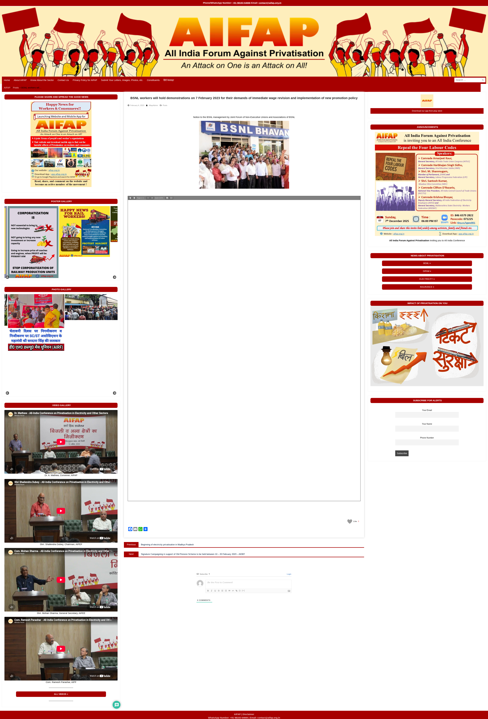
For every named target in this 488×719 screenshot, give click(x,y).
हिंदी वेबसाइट (168, 80)
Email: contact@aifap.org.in (265, 717)
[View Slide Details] (29, 242)
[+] (243, 590)
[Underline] (215, 590)
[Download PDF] (167, 198)
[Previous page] (130, 198)
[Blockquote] (229, 590)
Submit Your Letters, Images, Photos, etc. (122, 80)
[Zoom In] (152, 198)
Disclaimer (248, 714)
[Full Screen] (171, 198)
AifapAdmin (153, 105)
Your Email (427, 410)
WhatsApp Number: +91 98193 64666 (228, 717)
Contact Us (63, 80)
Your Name (427, 424)
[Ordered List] (222, 590)
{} (240, 590)
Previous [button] (8, 277)
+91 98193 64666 (241, 3)
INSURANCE (426, 287)
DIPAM (426, 271)
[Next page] (134, 198)
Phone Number (427, 438)
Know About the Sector (42, 80)
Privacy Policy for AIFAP (85, 80)
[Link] (236, 590)
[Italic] (211, 590)
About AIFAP (20, 80)
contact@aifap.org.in (270, 3)
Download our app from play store (427, 111)
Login (288, 574)
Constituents (153, 80)
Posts (165, 105)
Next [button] (114, 277)
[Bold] (208, 590)
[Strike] (218, 590)
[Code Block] (233, 590)
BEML (426, 263)
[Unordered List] (226, 590)
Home (7, 80)
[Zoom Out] (148, 198)
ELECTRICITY (426, 279)
